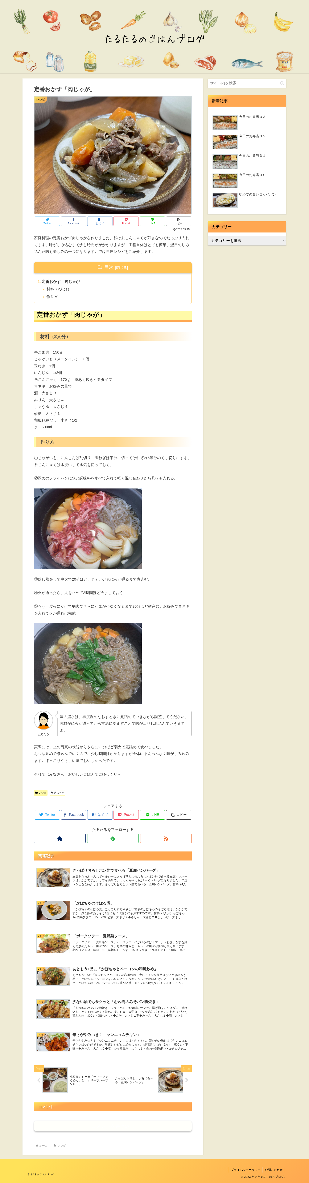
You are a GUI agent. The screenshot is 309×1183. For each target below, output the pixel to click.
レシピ (42, 792)
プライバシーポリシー (245, 1169)
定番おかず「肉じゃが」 (62, 281)
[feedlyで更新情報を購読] (113, 838)
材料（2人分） (58, 289)
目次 (109, 267)
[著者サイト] (60, 838)
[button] (178, 221)
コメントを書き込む (113, 1126)
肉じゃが (59, 792)
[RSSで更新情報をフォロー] (166, 838)
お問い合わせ (274, 1169)
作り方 (52, 297)
